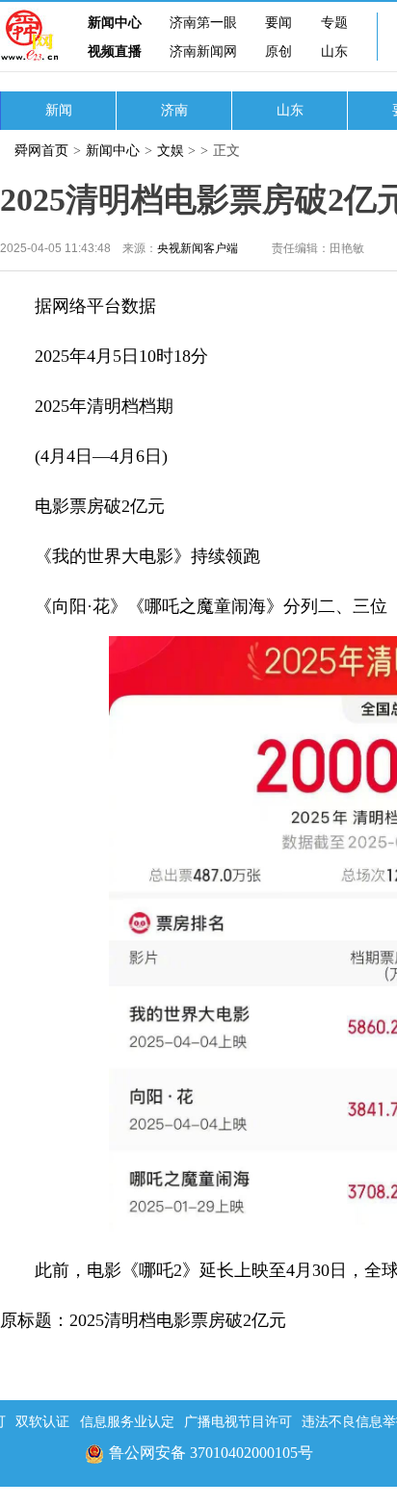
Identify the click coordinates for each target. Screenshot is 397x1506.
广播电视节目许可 (238, 1422)
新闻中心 (115, 22)
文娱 (170, 150)
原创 (278, 51)
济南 (174, 110)
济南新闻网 (203, 51)
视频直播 (115, 51)
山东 (334, 51)
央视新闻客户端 (197, 248)
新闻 (58, 110)
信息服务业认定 (127, 1422)
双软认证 (42, 1422)
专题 (334, 22)
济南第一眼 (203, 22)
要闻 (278, 22)
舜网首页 (41, 150)
